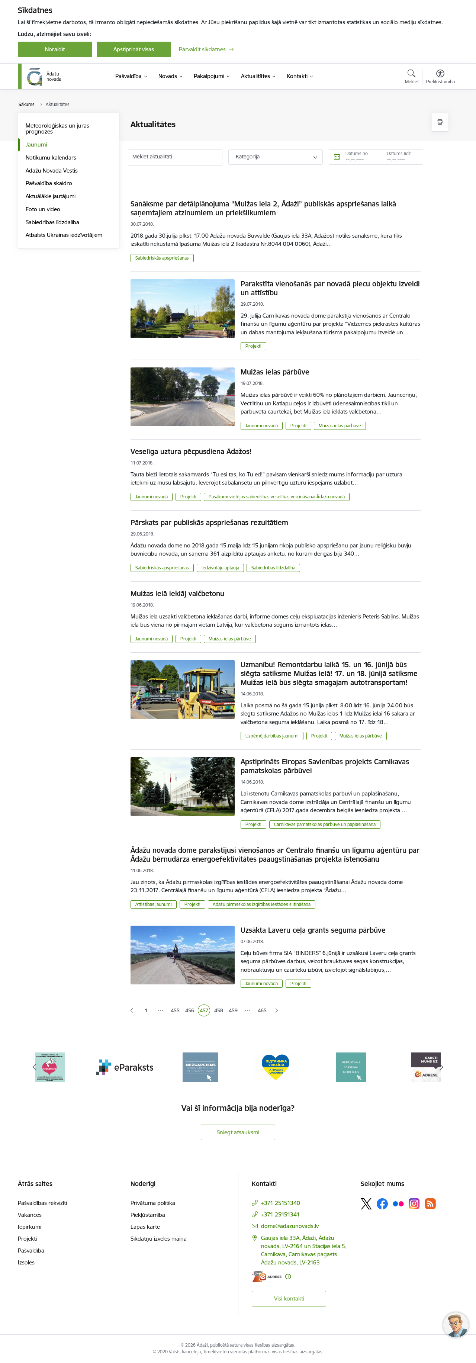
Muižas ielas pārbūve (275, 371)
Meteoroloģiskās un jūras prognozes (57, 128)
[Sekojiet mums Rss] (430, 1203)
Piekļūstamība (148, 1214)
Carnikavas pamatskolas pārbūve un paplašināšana (325, 824)
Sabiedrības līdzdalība (52, 222)
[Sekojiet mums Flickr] (398, 1203)
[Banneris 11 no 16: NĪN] (275, 1066)
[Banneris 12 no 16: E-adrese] (351, 1066)
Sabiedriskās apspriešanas (162, 258)
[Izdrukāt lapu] (440, 122)
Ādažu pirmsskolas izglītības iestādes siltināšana (262, 904)
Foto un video (43, 209)
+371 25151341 (280, 1214)
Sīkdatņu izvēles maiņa (159, 1238)
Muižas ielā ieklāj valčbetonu (177, 593)
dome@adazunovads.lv (290, 1225)
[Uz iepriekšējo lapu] (132, 1010)
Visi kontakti (289, 1298)
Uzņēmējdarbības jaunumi (272, 736)
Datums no (356, 153)
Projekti (253, 346)
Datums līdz (399, 153)
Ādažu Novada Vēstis (52, 170)
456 (190, 1011)
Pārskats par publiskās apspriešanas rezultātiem (209, 522)
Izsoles (26, 1262)
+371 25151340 (280, 1202)
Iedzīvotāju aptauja (220, 567)
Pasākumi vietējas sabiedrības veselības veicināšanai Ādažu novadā (277, 496)
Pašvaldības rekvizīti (42, 1202)
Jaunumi (36, 144)
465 (262, 1010)
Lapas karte (145, 1226)
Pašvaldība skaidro (49, 183)
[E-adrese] (267, 1276)
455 (175, 1011)
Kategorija (248, 156)
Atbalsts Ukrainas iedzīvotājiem (64, 234)
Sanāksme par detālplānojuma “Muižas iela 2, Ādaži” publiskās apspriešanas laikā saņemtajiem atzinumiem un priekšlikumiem (263, 208)
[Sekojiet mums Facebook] (382, 1203)
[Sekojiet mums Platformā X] (366, 1203)
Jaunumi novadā (261, 425)
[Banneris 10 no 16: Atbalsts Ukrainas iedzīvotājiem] (200, 1066)
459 (233, 1011)
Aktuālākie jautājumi (50, 196)
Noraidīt (55, 49)
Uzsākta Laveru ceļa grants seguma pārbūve (313, 930)
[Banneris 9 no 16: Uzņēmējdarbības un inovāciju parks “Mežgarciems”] (125, 1066)
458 (219, 1011)
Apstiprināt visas (133, 49)
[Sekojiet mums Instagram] (414, 1203)
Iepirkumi (29, 1226)
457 (204, 1011)
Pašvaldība (31, 1250)
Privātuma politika (153, 1202)
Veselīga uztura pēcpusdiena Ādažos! (191, 451)
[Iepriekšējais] (35, 1067)
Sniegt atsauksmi (238, 1132)
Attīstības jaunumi (153, 904)
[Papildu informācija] (288, 1276)
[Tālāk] (441, 1067)
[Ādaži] (44, 77)
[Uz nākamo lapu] (276, 1010)
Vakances (30, 1214)
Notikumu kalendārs (51, 157)
